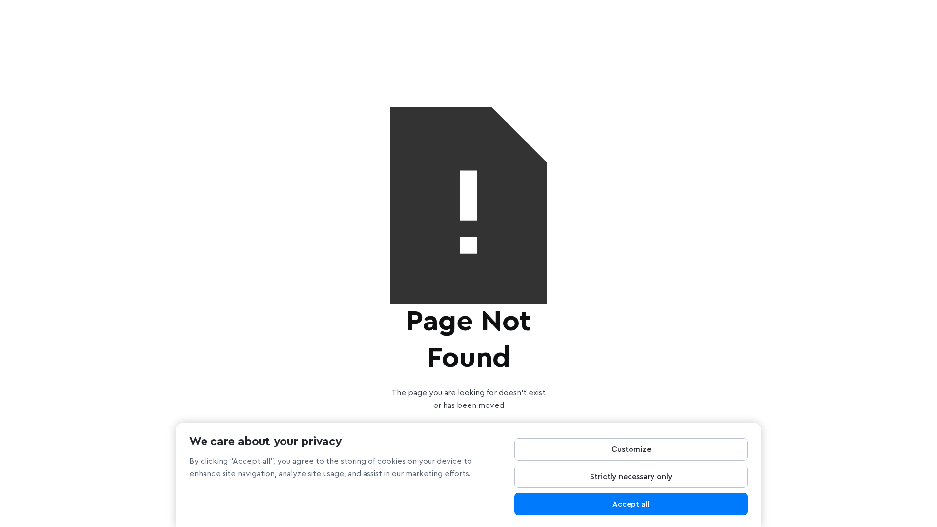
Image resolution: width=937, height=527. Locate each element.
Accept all (631, 504)
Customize (631, 449)
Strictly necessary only (631, 477)
